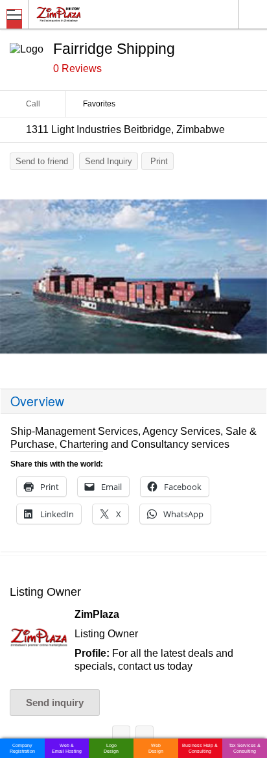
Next (251, 279)
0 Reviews (77, 68)
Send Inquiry (108, 161)
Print (159, 161)
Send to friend (42, 161)
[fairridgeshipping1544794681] (133, 276)
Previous (16, 279)
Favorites (99, 103)
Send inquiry (55, 702)
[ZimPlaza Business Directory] (90, 14)
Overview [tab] (37, 401)
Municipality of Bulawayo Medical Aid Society (144, 737)
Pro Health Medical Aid (121, 737)
